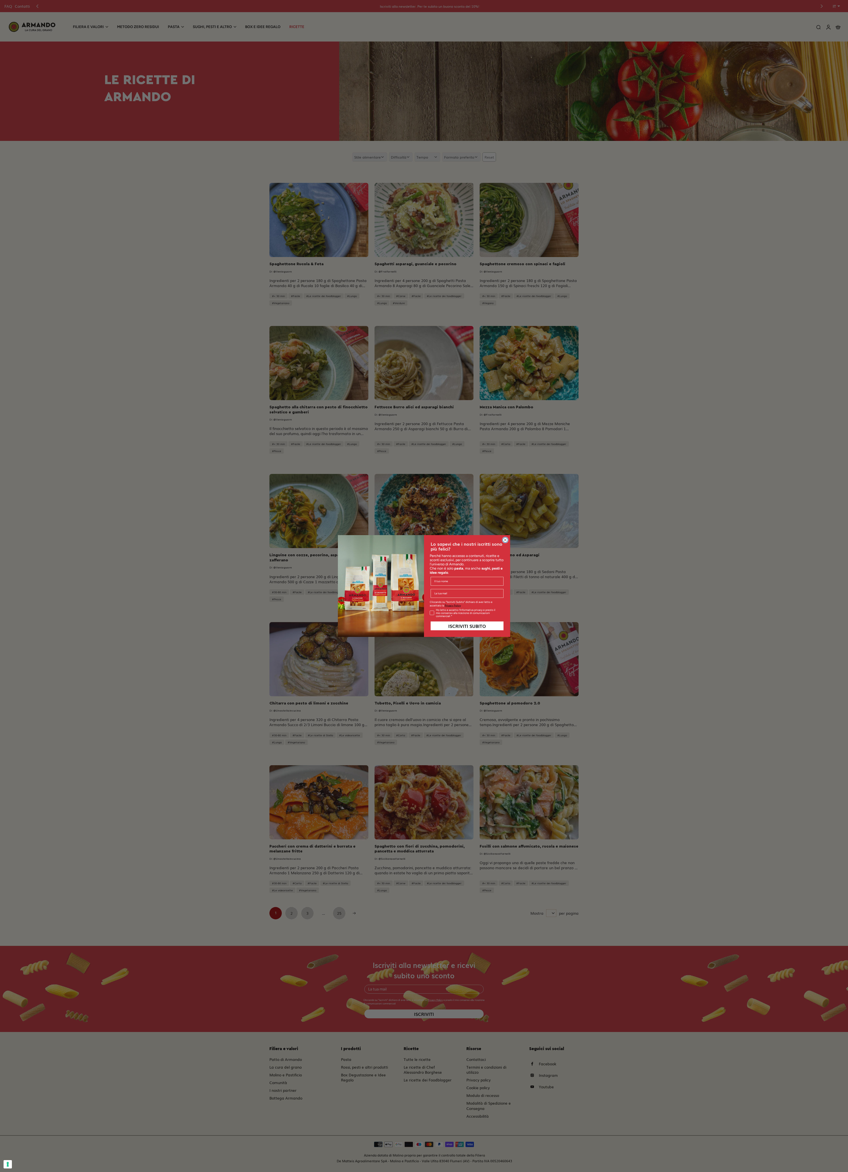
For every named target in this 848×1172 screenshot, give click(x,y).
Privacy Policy (453, 605)
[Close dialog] (505, 540)
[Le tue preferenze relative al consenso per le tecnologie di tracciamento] (8, 1164)
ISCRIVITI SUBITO (467, 626)
